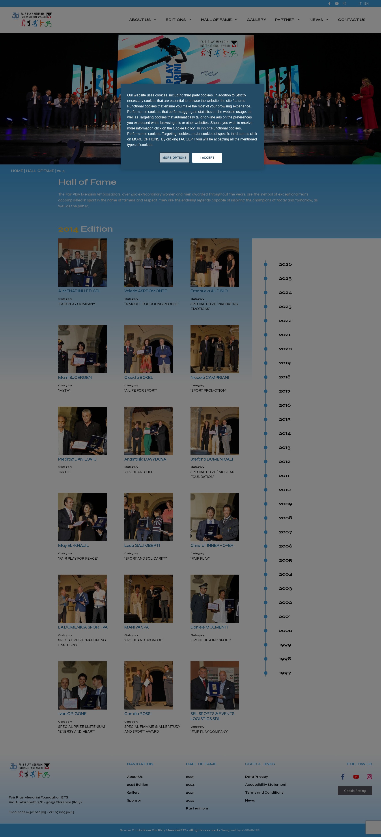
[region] (192, 127)
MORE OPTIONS (174, 157)
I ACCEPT (207, 157)
